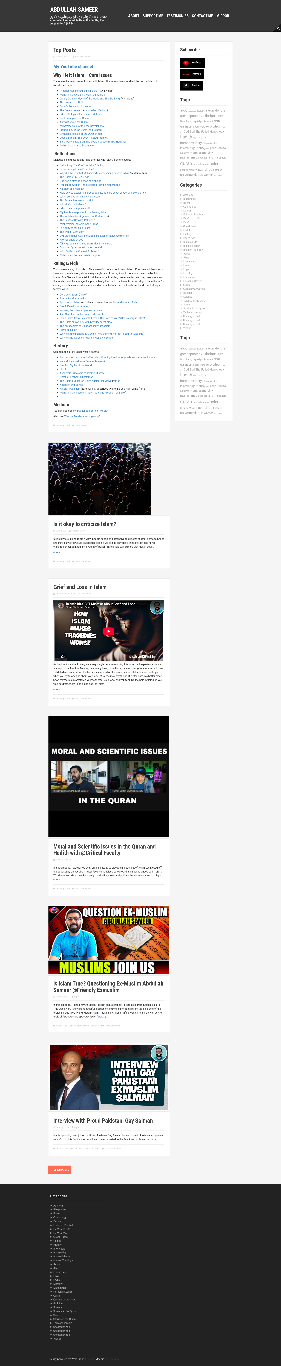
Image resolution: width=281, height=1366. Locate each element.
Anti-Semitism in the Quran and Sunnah (82, 314)
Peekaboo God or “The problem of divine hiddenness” (90, 184)
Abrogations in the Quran (74, 122)
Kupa (74, 859)
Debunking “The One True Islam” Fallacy (82, 165)
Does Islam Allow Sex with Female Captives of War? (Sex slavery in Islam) (102, 318)
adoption (192, 111)
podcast (202, 157)
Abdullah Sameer (74, 9)
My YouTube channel (73, 66)
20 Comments (80, 425)
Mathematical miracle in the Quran (79, 224)
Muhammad (189, 277)
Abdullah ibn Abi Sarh (125, 302)
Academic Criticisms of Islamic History (82, 373)
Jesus (186, 253)
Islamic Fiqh (61, 1025)
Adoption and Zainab (71, 384)
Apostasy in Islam (70, 302)
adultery (200, 110)
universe (186, 175)
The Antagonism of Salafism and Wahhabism (85, 325)
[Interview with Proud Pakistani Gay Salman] (109, 1077)
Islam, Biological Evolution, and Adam (81, 114)
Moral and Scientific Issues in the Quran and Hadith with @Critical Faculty (104, 850)
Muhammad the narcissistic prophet (80, 255)
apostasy (195, 116)
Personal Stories (192, 281)
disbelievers (199, 126)
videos (198, 175)
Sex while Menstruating (73, 298)
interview (207, 143)
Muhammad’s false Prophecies (77, 145)
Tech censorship (192, 312)
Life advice (189, 261)
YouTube (196, 62)
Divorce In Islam (69, 294)
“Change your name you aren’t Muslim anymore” (86, 243)
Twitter (196, 85)
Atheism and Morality (72, 188)
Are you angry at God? (72, 239)
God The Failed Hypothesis (207, 131)
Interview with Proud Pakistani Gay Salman (103, 1120)
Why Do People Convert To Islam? (79, 251)
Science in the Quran (194, 300)
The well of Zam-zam (72, 231)
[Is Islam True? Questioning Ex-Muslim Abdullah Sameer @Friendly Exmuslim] (109, 940)
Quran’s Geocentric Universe (76, 106)
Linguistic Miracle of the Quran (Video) (81, 133)
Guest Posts (190, 226)
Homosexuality (68, 329)
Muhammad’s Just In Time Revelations (82, 126)
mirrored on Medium (95, 110)
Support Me (153, 16)
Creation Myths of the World (76, 365)
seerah (203, 170)
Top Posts (64, 50)
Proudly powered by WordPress (66, 1359)
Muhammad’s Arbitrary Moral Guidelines (82, 94)
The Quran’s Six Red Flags (74, 177)
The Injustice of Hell (71, 102)
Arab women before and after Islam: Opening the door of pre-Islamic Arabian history (107, 357)
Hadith (63, 369)
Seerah (187, 304)
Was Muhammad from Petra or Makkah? (82, 361)
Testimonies (178, 16)
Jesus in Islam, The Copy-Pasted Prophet (83, 137)
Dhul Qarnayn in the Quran (74, 118)
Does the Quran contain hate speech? (81, 247)
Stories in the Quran (194, 308)
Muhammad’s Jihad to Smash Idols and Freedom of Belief (93, 392)
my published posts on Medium (91, 410)
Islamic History (75, 1025)
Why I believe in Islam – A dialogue (80, 196)
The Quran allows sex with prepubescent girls (86, 322)
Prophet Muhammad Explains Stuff (79, 90)
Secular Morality (188, 169)
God (186, 131)
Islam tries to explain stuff (75, 208)
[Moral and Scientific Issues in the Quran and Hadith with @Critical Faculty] (109, 776)
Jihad (186, 257)
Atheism (60, 1148)
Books (187, 202)
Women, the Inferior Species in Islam (81, 310)
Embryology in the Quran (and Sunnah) (81, 129)
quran (186, 163)
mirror (104, 216)
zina (220, 175)
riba (207, 164)
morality (207, 152)
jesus (200, 148)
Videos (187, 328)
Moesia (99, 1359)
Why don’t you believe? (73, 204)
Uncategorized (63, 425)
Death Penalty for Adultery (75, 306)
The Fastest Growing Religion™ (77, 220)
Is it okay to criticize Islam (75, 227)
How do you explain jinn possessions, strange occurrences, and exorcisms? (103, 192)
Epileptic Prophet (193, 214)
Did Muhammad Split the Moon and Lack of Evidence (90, 235)
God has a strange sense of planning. (81, 180)
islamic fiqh (187, 148)
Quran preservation (194, 288)
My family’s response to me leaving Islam (83, 212)
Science (187, 296)
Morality (188, 273)
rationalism (199, 164)
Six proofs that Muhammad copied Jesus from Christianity (93, 141)
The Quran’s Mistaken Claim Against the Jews (86, 380)
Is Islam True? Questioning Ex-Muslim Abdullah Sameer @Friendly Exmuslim (108, 987)
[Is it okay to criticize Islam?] (100, 478)
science (217, 163)
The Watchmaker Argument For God (80, 216)
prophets (221, 157)
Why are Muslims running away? (82, 416)
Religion (188, 292)
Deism (187, 210)
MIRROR (222, 16)
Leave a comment (82, 561)
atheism (209, 116)
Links (186, 265)
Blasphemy (186, 121)
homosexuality (191, 143)
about (184, 110)
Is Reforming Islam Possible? (77, 169)
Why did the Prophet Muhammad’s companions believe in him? (95, 173)
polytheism (211, 158)
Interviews (95, 1148)
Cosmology (189, 206)
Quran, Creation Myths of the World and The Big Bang (90, 98)
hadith (186, 137)
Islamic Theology (91, 1025)
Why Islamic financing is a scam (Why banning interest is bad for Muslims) (102, 333)
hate (194, 138)
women (209, 174)
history (201, 137)
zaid (216, 175)
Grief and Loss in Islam (80, 587)
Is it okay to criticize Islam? (84, 524)
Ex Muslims (84, 1148)
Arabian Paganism (70, 388)
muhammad (188, 157)
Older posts (59, 1169)
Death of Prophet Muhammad (76, 377)
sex (211, 170)
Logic (186, 269)
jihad (213, 148)
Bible (220, 116)
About (133, 16)
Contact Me (202, 16)
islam (215, 143)
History (187, 234)
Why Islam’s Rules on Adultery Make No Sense (86, 337)
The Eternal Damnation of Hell (77, 200)
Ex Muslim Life (71, 1148)
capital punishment (203, 121)
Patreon (196, 74)
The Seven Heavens (71, 110)
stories (218, 169)
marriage (196, 152)
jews (206, 148)
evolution (213, 126)
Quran (186, 285)
